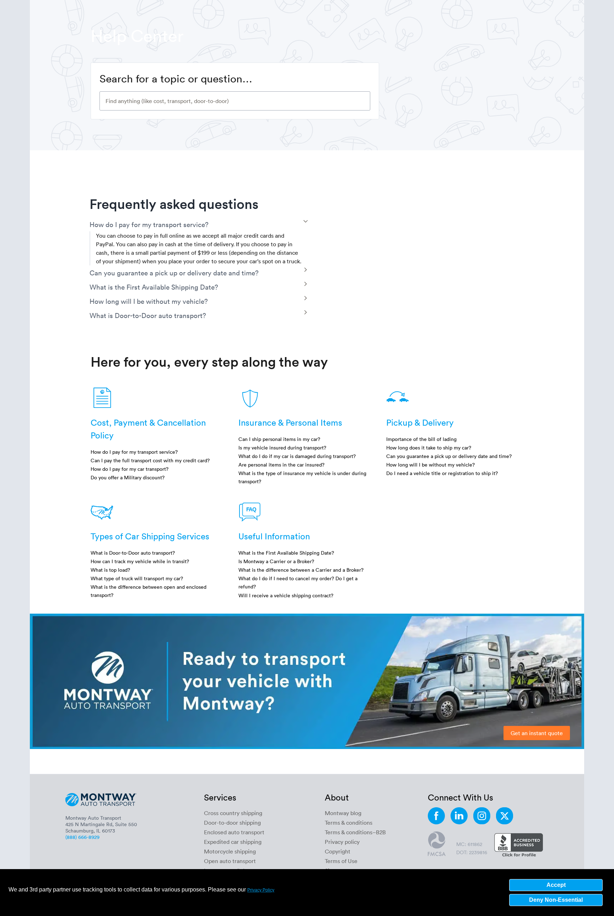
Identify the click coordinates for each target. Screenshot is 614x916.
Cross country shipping (233, 813)
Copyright (337, 851)
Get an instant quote (537, 733)
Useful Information (274, 535)
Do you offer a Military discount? (128, 477)
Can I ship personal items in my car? (279, 439)
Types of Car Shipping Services (150, 535)
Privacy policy (342, 841)
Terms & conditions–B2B (355, 832)
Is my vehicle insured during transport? (282, 447)
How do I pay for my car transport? (129, 468)
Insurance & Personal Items (290, 422)
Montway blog (343, 813)
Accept (556, 885)
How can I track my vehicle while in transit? (140, 561)
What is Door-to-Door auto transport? (133, 552)
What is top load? (110, 569)
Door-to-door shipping (232, 822)
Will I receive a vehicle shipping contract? (285, 595)
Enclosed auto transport (234, 832)
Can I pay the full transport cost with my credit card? (150, 460)
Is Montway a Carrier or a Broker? (276, 561)
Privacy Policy (260, 890)
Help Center (137, 35)
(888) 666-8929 (82, 837)
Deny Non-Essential (556, 900)
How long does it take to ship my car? (428, 447)
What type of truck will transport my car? (137, 578)
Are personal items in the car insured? (281, 464)
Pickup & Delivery (420, 422)
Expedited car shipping (233, 841)
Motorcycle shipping (230, 851)
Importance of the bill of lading (421, 439)
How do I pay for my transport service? (134, 451)
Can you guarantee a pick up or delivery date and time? (449, 456)
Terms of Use (341, 860)
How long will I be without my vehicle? (430, 464)
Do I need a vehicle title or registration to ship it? (442, 473)
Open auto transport (230, 860)
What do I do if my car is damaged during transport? (297, 456)
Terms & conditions (348, 822)
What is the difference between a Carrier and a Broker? (300, 569)
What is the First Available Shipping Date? (286, 552)
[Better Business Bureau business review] (518, 845)
